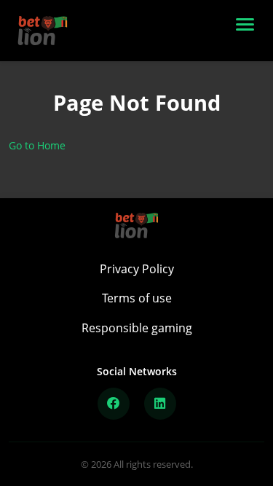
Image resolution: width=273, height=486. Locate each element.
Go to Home (37, 145)
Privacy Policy (137, 269)
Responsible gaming (137, 328)
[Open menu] (248, 31)
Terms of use (137, 298)
